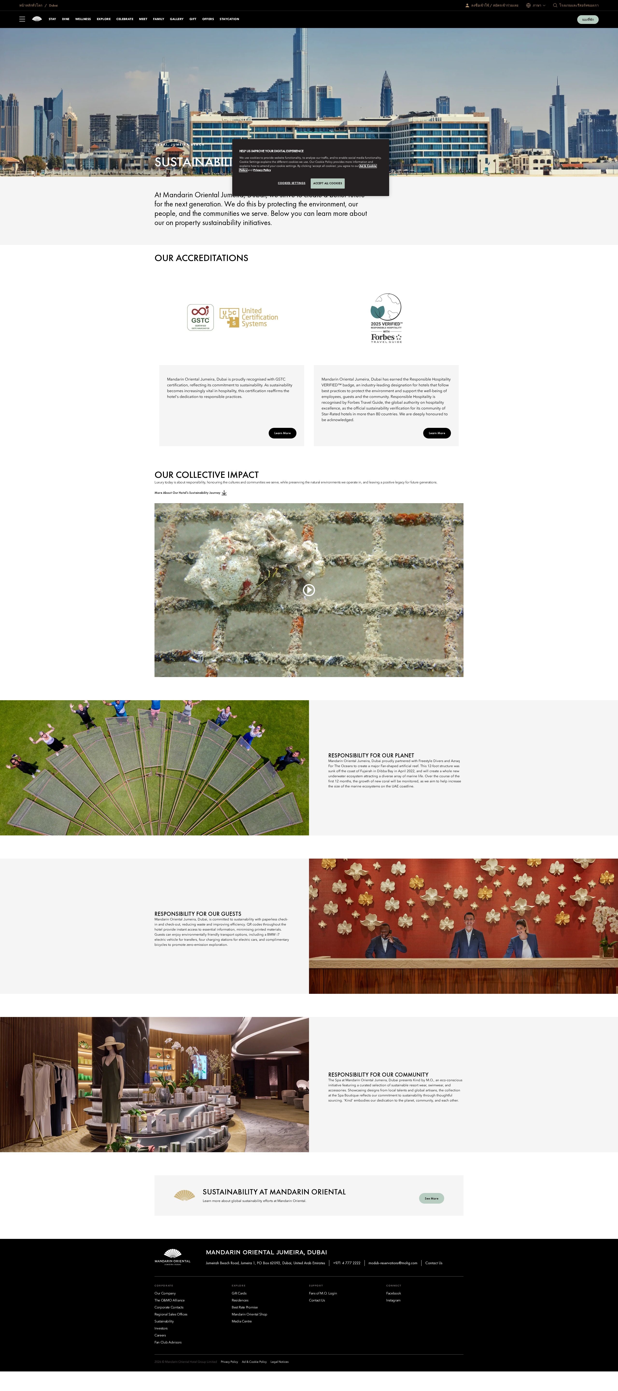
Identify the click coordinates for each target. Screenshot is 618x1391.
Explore (104, 19)
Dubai (53, 5)
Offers (208, 19)
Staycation (229, 19)
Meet (143, 19)
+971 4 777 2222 (347, 1262)
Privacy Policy (262, 170)
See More (431, 1198)
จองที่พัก (588, 19)
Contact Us (433, 1262)
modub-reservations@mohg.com (393, 1262)
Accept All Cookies (327, 183)
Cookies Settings (291, 183)
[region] (310, 167)
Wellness (83, 19)
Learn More (282, 433)
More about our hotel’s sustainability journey (187, 492)
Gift (193, 19)
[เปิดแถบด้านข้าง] (22, 19)
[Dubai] (37, 19)
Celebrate (124, 19)
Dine (66, 19)
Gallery (176, 19)
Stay (52, 19)
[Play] (309, 590)
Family (158, 19)
